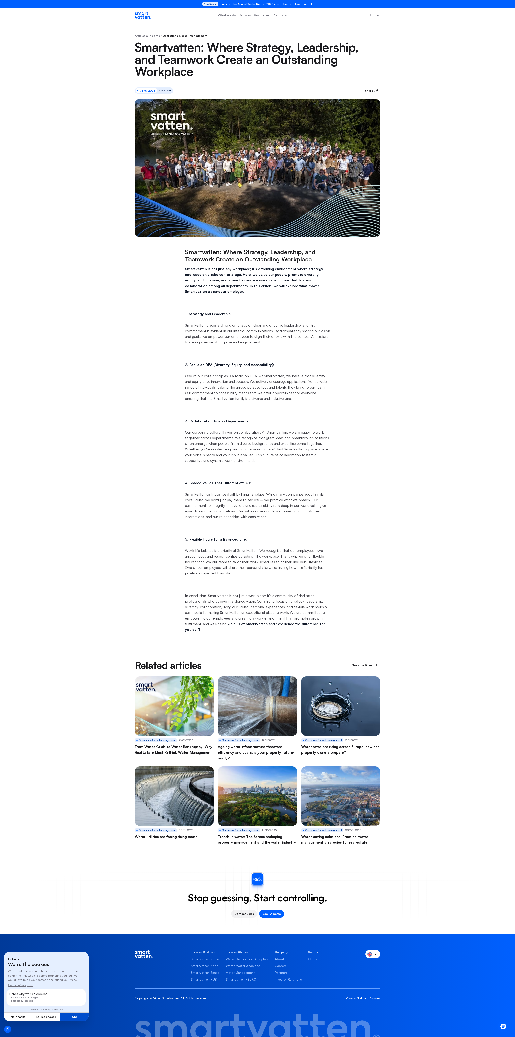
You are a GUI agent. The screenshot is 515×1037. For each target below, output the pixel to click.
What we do (227, 15)
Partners (281, 973)
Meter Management (240, 973)
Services (245, 15)
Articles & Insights (147, 35)
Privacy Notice (356, 998)
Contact (314, 959)
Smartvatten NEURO (241, 979)
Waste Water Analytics (243, 966)
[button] (503, 1026)
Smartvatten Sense (205, 973)
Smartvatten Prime (205, 959)
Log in (374, 15)
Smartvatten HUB (204, 979)
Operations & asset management (185, 35)
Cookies (374, 998)
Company (279, 15)
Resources (262, 15)
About (279, 959)
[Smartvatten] (143, 15)
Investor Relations (288, 979)
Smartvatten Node (204, 966)
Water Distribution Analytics (247, 959)
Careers (281, 966)
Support (296, 15)
